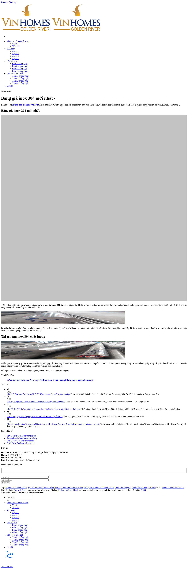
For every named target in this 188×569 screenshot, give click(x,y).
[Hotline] (3, 564)
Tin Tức (152, 487)
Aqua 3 (15, 56)
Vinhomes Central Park (68, 490)
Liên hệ (10, 86)
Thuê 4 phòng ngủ (20, 83)
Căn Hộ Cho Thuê (15, 73)
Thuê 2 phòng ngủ (20, 78)
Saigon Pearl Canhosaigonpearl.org (22, 438)
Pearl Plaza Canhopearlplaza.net (21, 443)
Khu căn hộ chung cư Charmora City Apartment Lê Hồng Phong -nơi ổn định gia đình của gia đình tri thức (53, 424)
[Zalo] (10, 557)
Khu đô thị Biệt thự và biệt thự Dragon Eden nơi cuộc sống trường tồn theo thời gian (43, 409)
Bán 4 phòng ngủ (19, 71)
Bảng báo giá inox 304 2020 (26, 105)
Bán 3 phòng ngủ (19, 68)
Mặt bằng (11, 48)
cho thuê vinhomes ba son (173, 487)
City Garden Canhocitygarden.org (21, 436)
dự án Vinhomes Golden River (41, 487)
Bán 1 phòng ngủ (19, 63)
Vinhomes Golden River (17, 41)
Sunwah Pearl (20, 490)
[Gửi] (8, 500)
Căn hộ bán (12, 61)
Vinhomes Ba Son (139, 487)
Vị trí (14, 44)
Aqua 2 (15, 53)
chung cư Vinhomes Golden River (99, 487)
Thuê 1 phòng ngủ (20, 76)
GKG (143, 490)
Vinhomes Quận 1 (122, 487)
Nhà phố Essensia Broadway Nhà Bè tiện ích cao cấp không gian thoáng (38, 394)
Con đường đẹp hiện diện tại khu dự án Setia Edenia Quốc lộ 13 (34, 416)
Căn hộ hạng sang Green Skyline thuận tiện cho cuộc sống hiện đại (36, 401)
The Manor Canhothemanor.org (20, 441)
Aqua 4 (15, 58)
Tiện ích (15, 46)
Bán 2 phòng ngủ (19, 66)
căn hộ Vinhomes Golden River (69, 487)
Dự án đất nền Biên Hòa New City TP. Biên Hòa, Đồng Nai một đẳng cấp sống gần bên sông (50, 380)
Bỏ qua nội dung (8, 2)
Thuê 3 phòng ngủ (20, 81)
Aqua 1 (15, 51)
